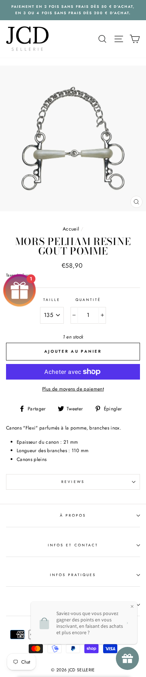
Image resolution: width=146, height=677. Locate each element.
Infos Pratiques (73, 575)
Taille (51, 299)
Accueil (71, 228)
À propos (73, 515)
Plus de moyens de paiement (73, 388)
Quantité (88, 299)
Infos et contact (73, 545)
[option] (73, 10)
